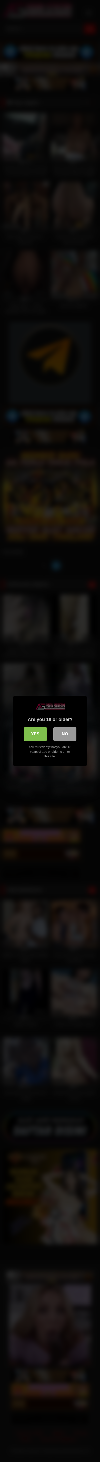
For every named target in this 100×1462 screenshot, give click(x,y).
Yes (35, 734)
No (65, 734)
